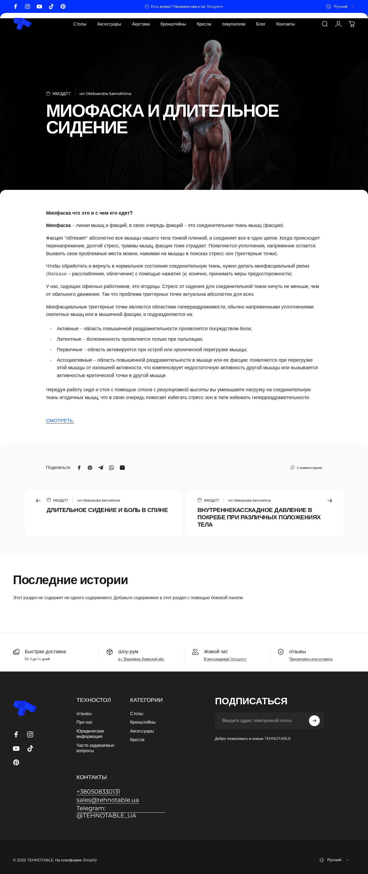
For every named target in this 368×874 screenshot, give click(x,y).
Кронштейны (143, 722)
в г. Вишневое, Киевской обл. (141, 659)
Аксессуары (142, 731)
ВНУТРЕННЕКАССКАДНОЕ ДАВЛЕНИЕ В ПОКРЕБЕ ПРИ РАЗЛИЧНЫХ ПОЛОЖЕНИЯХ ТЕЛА (259, 517)
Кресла (137, 739)
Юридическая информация (90, 733)
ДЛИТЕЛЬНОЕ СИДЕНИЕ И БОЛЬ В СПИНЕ (107, 509)
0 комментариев (309, 468)
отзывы (84, 713)
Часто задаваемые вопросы (95, 747)
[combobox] (340, 6)
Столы (136, 713)
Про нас (85, 722)
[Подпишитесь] (314, 720)
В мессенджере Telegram (225, 659)
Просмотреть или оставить (311, 659)
